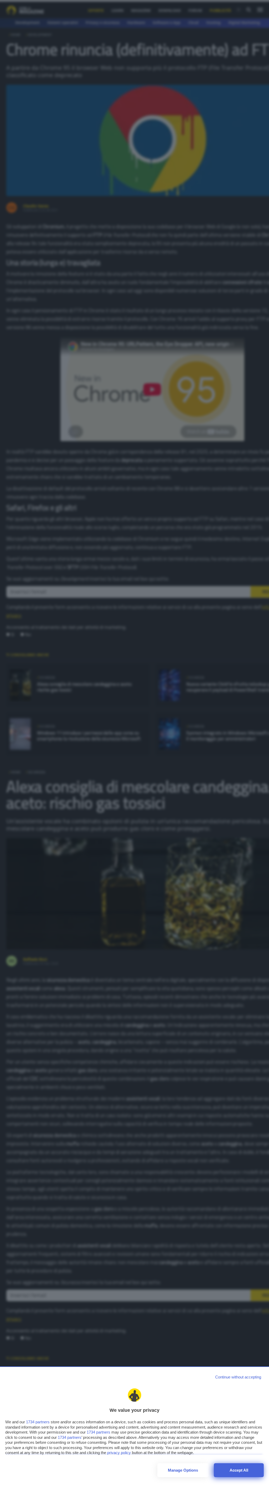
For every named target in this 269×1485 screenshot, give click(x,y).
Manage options (183, 1470)
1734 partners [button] (38, 1422)
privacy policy (119, 1452)
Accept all (239, 1470)
